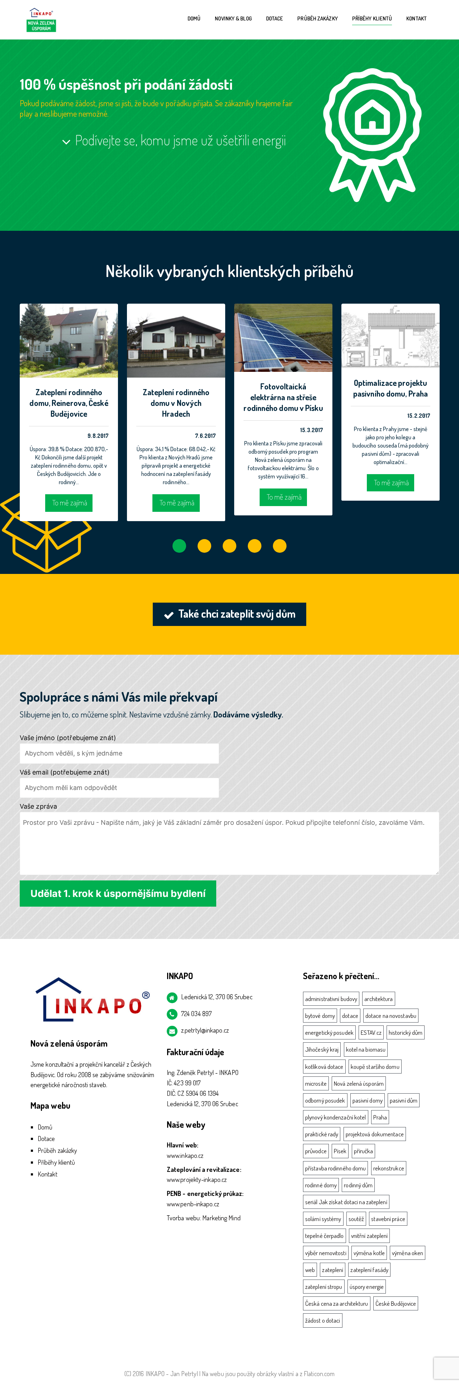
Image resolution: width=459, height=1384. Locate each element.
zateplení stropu (323, 1286)
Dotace (274, 18)
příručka (363, 1151)
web (310, 1269)
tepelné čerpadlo (324, 1235)
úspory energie (367, 1286)
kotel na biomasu (366, 1049)
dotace (350, 1015)
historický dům (405, 1032)
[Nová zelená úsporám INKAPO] (41, 19)
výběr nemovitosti (325, 1253)
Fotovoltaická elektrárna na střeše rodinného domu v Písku (283, 397)
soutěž (356, 1218)
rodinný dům (358, 1185)
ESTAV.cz (371, 1032)
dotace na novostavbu (390, 1015)
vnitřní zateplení (369, 1235)
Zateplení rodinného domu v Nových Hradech (176, 403)
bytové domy (320, 1015)
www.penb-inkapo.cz (193, 1204)
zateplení (332, 1269)
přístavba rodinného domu (335, 1168)
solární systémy (323, 1218)
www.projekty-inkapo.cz (197, 1179)
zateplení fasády (369, 1269)
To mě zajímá (69, 502)
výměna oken (407, 1253)
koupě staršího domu (375, 1066)
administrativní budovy (331, 998)
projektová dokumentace (375, 1134)
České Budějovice (395, 1303)
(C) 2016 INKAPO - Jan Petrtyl (161, 1374)
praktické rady (321, 1134)
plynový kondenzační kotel (335, 1117)
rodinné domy (321, 1185)
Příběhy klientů (372, 18)
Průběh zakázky (317, 18)
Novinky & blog (233, 18)
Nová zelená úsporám (359, 1083)
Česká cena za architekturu (336, 1303)
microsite (316, 1083)
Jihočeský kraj (322, 1049)
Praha (380, 1117)
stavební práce (388, 1218)
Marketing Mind (221, 1218)
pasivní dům (403, 1100)
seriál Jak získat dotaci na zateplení (346, 1202)
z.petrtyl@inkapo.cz (205, 1030)
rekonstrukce (388, 1168)
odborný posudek (325, 1100)
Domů (194, 18)
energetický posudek (329, 1032)
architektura (378, 998)
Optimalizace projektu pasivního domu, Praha (390, 388)
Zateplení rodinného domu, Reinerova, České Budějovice (68, 403)
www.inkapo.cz (185, 1155)
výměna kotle (369, 1253)
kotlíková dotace (324, 1066)
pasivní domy (367, 1100)
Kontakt (416, 18)
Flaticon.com (319, 1374)
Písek (340, 1151)
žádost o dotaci (322, 1320)
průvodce (316, 1151)
